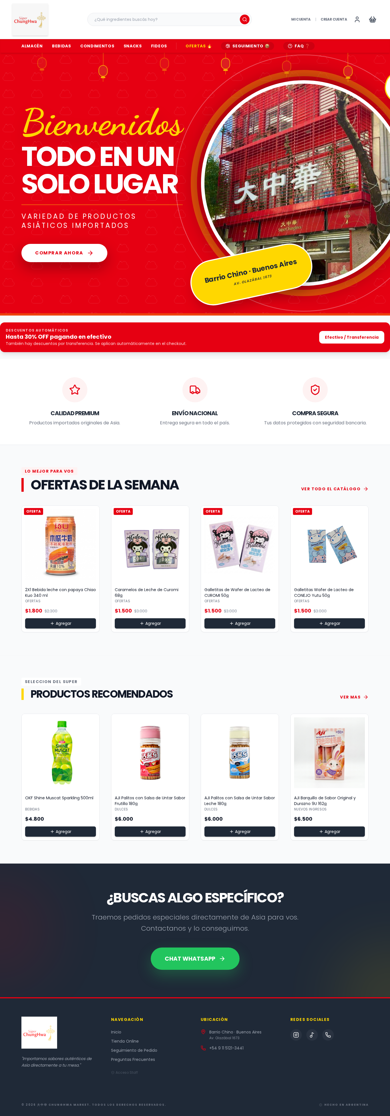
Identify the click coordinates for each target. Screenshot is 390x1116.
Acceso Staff (127, 1072)
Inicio (116, 1032)
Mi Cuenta (301, 19)
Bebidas (61, 46)
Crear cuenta (334, 19)
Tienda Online (125, 1041)
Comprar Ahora (59, 253)
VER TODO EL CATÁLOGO (331, 489)
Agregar (63, 623)
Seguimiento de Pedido (134, 1050)
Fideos (159, 46)
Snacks (133, 46)
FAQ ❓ (302, 46)
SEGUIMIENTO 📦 (251, 46)
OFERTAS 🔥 (199, 46)
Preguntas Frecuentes (133, 1059)
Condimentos (97, 46)
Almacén (32, 46)
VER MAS (350, 697)
